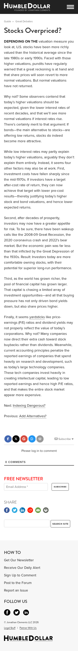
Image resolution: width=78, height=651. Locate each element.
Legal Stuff (9, 628)
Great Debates (24, 21)
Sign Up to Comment (20, 575)
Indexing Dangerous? (29, 405)
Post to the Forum (18, 583)
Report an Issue (16, 590)
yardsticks (37, 317)
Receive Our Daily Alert (22, 568)
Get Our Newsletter (19, 560)
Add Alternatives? (32, 416)
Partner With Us (28, 628)
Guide (7, 21)
